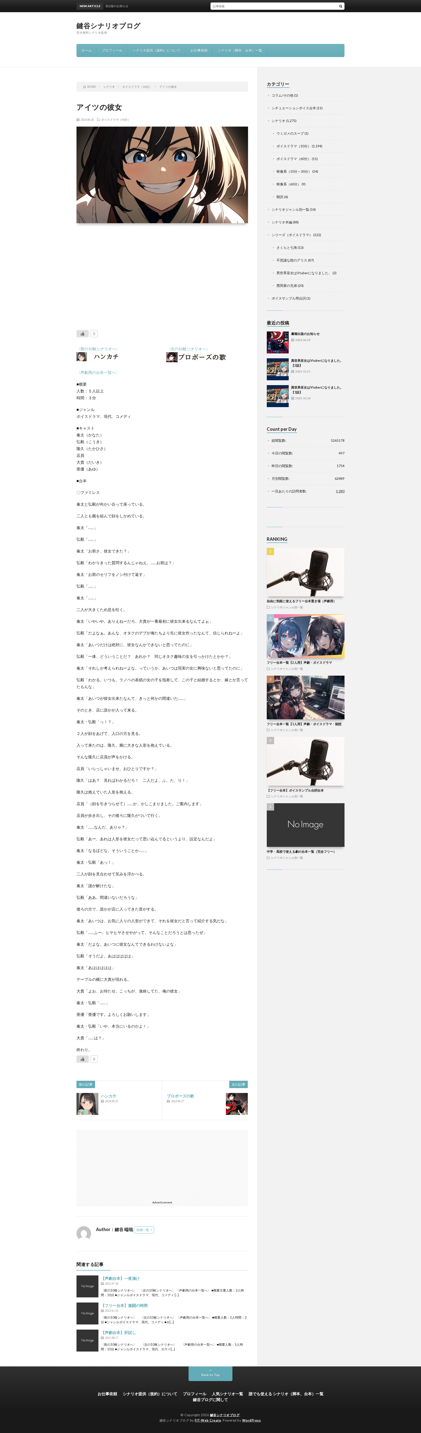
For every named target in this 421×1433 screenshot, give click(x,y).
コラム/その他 (282, 95)
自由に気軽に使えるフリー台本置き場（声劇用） (301, 601)
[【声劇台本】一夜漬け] (87, 1286)
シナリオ (278, 121)
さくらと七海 (287, 247)
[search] (340, 6)
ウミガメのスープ (290, 133)
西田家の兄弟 (287, 285)
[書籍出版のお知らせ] (278, 342)
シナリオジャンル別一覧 (290, 209)
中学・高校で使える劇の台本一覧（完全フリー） (301, 851)
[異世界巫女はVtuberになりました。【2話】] (278, 369)
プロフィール (112, 50)
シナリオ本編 (282, 222)
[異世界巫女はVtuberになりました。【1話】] (278, 396)
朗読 (280, 197)
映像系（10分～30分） (294, 171)
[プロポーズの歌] (237, 1104)
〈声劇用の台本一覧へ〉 (98, 372)
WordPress (251, 1420)
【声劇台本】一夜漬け (120, 1278)
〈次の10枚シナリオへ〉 (188, 348)
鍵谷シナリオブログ (109, 25)
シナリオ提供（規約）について (156, 50)
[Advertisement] (162, 273)
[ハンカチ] (87, 1104)
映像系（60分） (289, 184)
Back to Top (210, 1375)
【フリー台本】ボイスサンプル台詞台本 (295, 790)
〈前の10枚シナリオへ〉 (98, 348)
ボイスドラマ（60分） (294, 159)
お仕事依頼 (199, 50)
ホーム (86, 50)
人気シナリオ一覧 (227, 1393)
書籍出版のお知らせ (305, 334)
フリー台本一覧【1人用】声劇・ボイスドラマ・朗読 (304, 724)
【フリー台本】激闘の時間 (124, 1305)
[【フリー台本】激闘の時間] (87, 1313)
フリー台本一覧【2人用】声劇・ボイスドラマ (299, 662)
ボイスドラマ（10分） (115, 119)
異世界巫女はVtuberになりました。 (304, 273)
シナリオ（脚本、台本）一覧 (240, 50)
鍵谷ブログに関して (210, 1399)
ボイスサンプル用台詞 (289, 298)
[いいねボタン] (83, 333)
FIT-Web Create (208, 1420)
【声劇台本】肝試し (118, 1332)
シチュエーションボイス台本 (294, 108)
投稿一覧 (142, 1230)
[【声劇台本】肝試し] (87, 1341)
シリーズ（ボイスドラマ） (292, 235)
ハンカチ (108, 1095)
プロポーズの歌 (180, 1095)
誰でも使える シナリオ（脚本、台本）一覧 (286, 1393)
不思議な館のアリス (292, 260)
